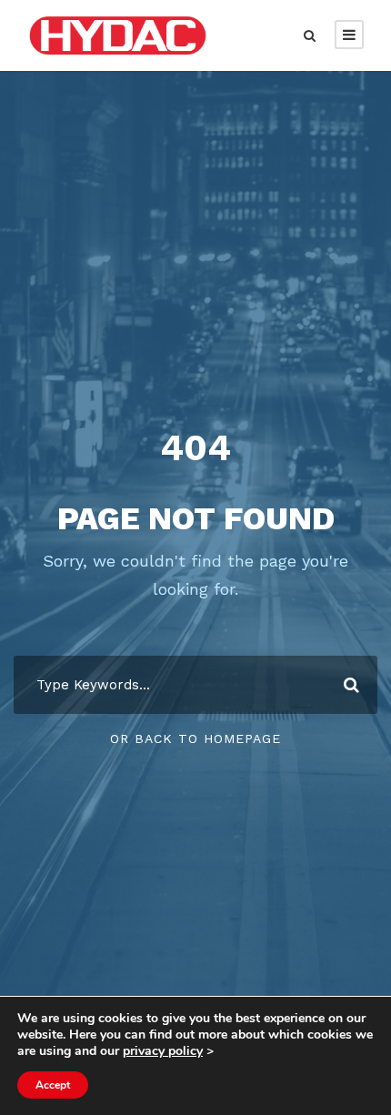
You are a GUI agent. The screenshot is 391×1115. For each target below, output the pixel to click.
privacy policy (163, 1051)
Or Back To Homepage (195, 738)
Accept (52, 1085)
